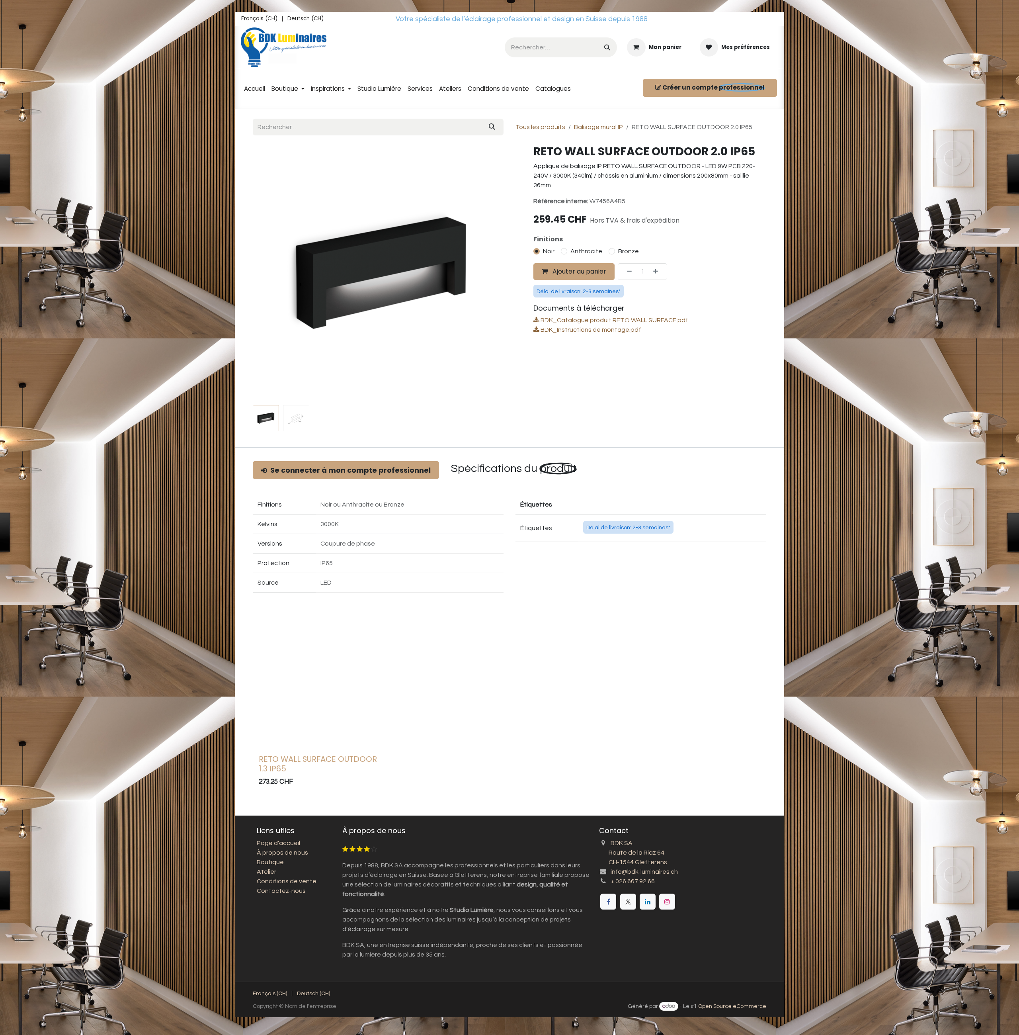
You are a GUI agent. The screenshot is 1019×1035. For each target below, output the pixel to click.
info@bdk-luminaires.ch (644, 872)
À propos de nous (282, 852)
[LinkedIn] (648, 902)
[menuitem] (259, 19)
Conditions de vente (286, 881)
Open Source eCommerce (732, 1006)
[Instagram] (667, 902)
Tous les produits (540, 127)
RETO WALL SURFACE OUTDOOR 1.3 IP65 (318, 763)
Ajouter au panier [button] (578, 277)
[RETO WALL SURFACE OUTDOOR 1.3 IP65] (319, 691)
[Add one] (658, 278)
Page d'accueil (278, 843)
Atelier (266, 872)
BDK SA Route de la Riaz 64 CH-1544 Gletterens (633, 852)
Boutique (270, 862)
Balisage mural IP (598, 127)
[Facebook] (608, 902)
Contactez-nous (281, 891)
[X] (628, 902)
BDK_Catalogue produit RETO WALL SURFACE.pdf (613, 326)
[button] (266, 273)
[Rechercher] (607, 47)
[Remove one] (627, 278)
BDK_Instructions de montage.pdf (590, 336)
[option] (509, 710)
